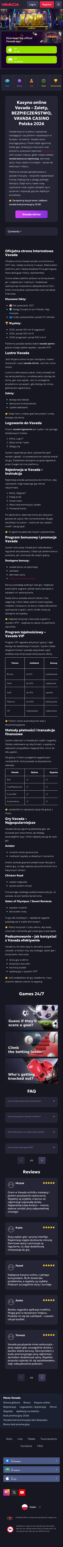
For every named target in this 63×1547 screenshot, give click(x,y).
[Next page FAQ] (42, 1160)
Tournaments (49, 1438)
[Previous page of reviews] (21, 1377)
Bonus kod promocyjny (16, 1424)
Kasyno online (42, 1402)
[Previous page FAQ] (21, 1160)
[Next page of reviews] (42, 1377)
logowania (48, 150)
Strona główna (11, 1402)
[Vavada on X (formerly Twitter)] (14, 1492)
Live (20, 1438)
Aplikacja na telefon (27, 1411)
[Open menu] (58, 4)
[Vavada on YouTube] (22, 1492)
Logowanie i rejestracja (33, 1406)
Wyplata (8, 1411)
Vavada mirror (31, 214)
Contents (26, 1445)
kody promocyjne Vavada (22, 578)
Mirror (53, 1406)
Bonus (27, 1402)
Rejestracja (9, 1406)
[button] (59, 19)
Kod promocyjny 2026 (16, 1415)
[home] (10, 4)
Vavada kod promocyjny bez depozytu (25, 1419)
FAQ (40, 1445)
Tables (31, 1438)
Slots (9, 1438)
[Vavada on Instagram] (6, 1492)
